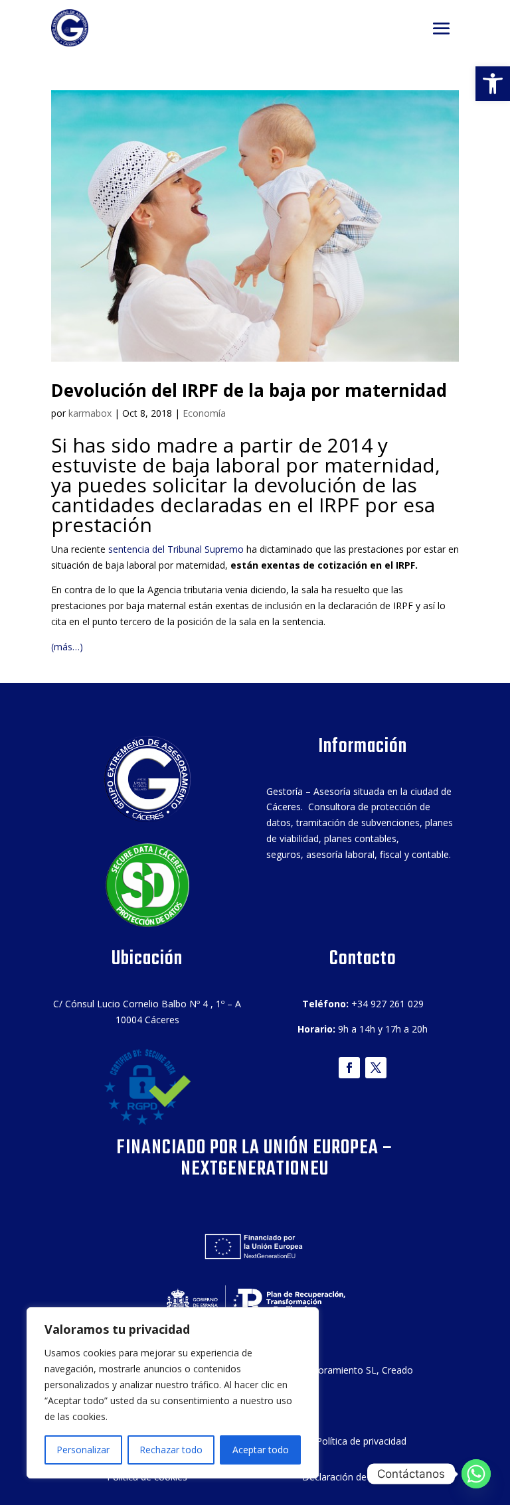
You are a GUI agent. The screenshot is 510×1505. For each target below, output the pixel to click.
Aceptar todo (260, 1449)
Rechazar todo (171, 1449)
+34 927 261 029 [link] (387, 1003)
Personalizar (83, 1449)
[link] (492, 83)
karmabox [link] (90, 413)
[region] (173, 1392)
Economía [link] (204, 413)
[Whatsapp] (476, 1473)
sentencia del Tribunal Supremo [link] (176, 549)
